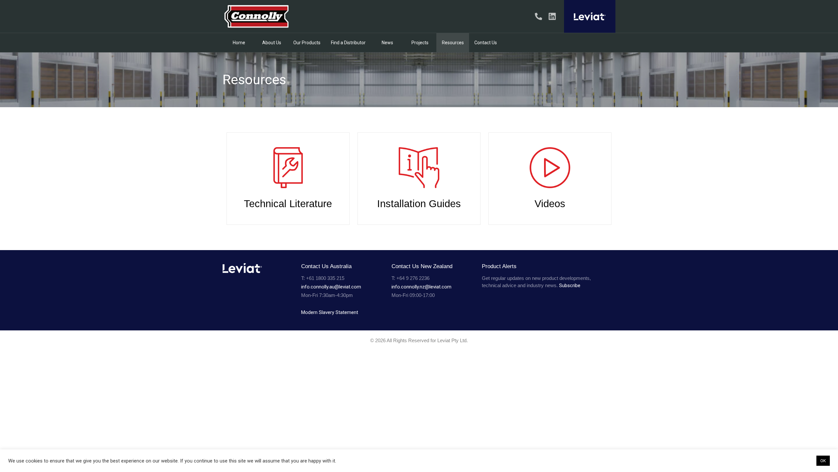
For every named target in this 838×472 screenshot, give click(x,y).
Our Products (306, 42)
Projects (419, 42)
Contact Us (485, 42)
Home (239, 42)
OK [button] (823, 460)
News (387, 42)
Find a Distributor (348, 42)
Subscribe (569, 285)
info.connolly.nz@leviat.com (421, 287)
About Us (271, 42)
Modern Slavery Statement (329, 312)
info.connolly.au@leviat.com (331, 287)
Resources (453, 42)
